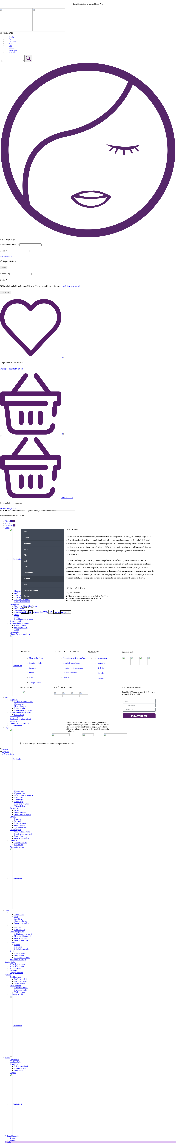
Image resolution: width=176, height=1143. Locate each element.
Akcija (10, 521)
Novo (44, 612)
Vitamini (13, 1140)
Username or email (9, 244)
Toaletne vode (19, 983)
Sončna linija (10, 962)
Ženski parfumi (15, 977)
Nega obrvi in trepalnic (23, 936)
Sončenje (13, 970)
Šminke (17, 945)
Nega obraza (14, 1060)
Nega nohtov (19, 955)
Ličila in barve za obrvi (23, 934)
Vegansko (66, 612)
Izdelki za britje (15, 1062)
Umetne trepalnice (21, 940)
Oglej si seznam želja (11, 368)
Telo (25, 555)
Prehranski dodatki (12, 1136)
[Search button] (28, 58)
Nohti (12, 951)
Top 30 (57, 612)
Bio (30, 612)
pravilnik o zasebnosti (70, 286)
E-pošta (4, 274)
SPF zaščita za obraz (17, 964)
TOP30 (7, 523)
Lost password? (6, 256)
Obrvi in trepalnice (17, 932)
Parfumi (8, 975)
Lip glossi (18, 947)
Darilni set (27, 543)
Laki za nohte (19, 953)
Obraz (26, 549)
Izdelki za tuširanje (21, 1066)
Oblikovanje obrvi (21, 938)
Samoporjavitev (15, 968)
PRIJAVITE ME (139, 716)
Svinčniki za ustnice (21, 949)
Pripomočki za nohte (22, 958)
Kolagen (13, 1138)
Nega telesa (14, 1064)
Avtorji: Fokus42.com (85, 743)
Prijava (3, 268)
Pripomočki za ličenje (18, 960)
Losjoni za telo (20, 1068)
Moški (7, 1058)
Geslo (3, 251)
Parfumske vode (20, 981)
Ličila (26, 567)
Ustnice (12, 943)
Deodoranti (18, 1070)
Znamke (8, 1142)
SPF (51, 612)
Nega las (13, 1073)
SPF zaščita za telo (17, 966)
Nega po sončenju (16, 973)
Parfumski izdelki (21, 979)
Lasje (25, 561)
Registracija (5, 292)
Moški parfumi (15, 986)
